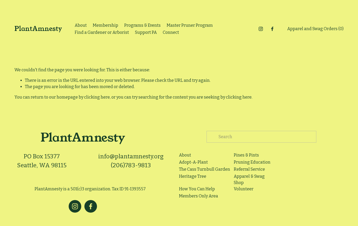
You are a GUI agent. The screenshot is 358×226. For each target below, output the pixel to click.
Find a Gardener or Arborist (102, 32)
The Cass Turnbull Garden (204, 169)
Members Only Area (198, 195)
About (81, 25)
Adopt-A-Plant (193, 162)
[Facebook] (272, 28)
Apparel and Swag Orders (315, 28)
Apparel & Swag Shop (249, 179)
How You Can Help (197, 188)
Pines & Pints (246, 155)
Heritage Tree (192, 176)
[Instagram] (260, 28)
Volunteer (243, 188)
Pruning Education (252, 162)
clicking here (97, 97)
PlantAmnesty (38, 28)
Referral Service (249, 169)
